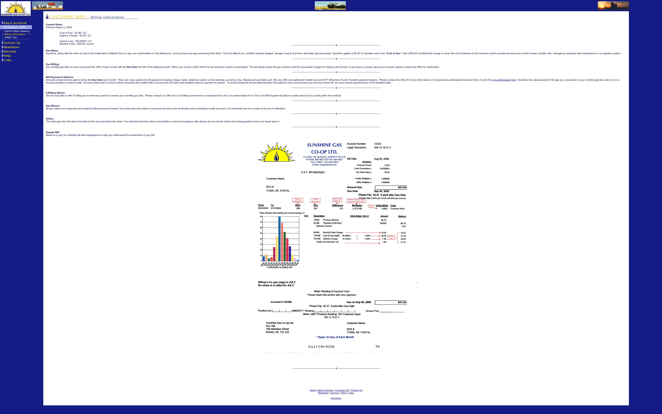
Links (351, 393)
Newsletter (323, 393)
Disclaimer (336, 398)
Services (334, 393)
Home (313, 390)
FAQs (344, 393)
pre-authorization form (504, 79)
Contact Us (356, 390)
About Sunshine (325, 390)
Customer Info (342, 390)
